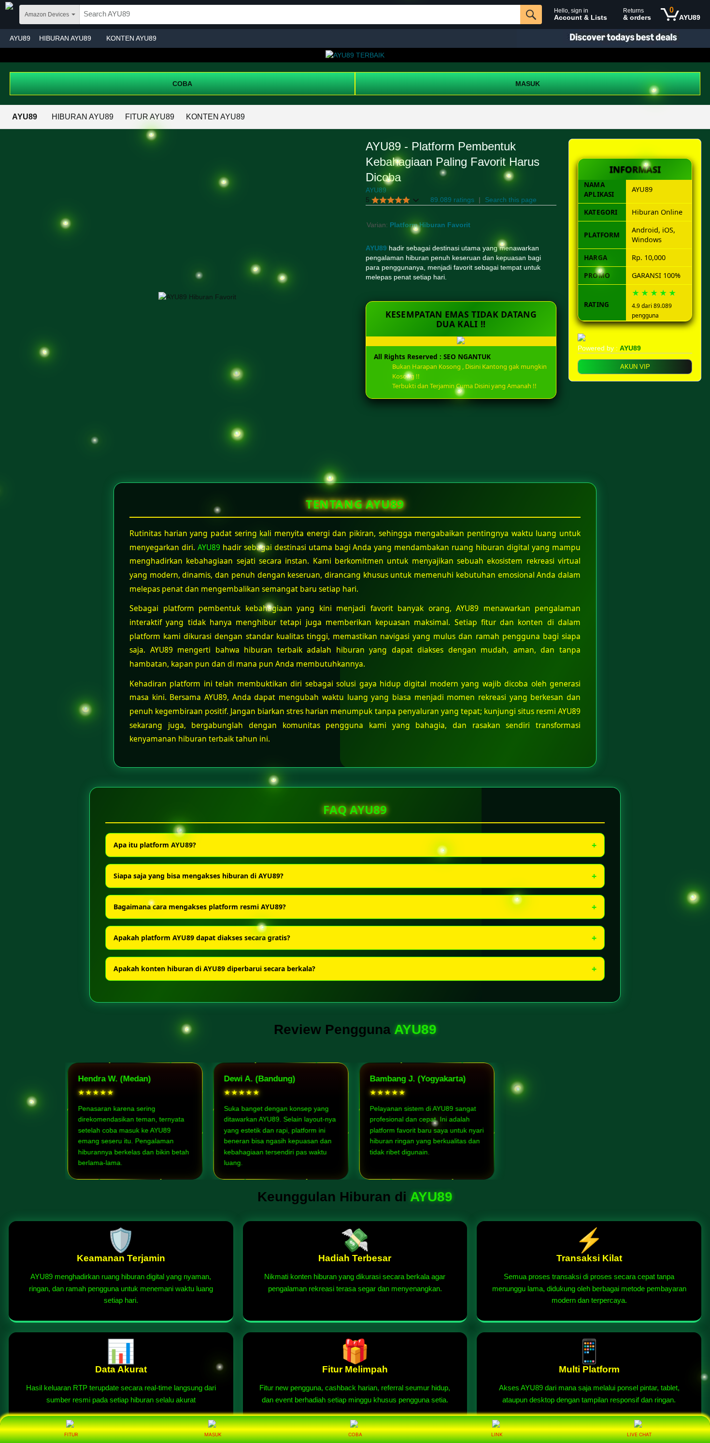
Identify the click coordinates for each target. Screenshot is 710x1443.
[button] (393, 200)
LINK (497, 1434)
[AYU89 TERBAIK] (355, 55)
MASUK (527, 83)
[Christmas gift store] (613, 38)
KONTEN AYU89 (131, 38)
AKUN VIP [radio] (635, 366)
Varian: (378, 225)
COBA (182, 83)
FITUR (71, 1434)
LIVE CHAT (639, 1434)
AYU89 (20, 38)
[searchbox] (300, 14)
